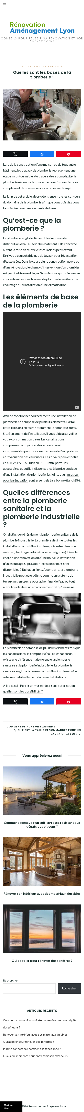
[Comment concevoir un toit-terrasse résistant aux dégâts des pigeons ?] (42, 790)
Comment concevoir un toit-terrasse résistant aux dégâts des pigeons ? (42, 824)
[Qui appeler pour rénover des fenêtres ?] (42, 928)
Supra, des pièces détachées (43, 563)
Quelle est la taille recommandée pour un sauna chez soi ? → (47, 732)
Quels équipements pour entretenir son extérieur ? (35, 1056)
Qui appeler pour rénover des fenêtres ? (42, 960)
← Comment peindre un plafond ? (29, 726)
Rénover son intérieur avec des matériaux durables (42, 893)
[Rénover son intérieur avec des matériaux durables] (42, 861)
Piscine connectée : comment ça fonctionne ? (32, 1048)
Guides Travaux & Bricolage (42, 66)
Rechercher (10, 980)
